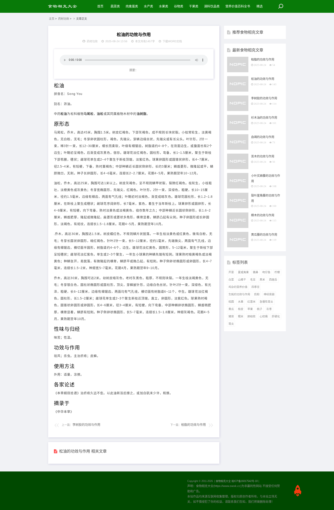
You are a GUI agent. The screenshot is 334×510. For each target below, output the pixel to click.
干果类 (193, 6)
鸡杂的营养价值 (237, 286)
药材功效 (63, 18)
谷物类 (178, 6)
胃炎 (231, 323)
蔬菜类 (115, 6)
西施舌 (273, 279)
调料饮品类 (212, 6)
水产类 (148, 6)
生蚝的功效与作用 (239, 294)
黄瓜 (231, 308)
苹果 (250, 308)
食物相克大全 (223, 481)
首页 (100, 6)
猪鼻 (255, 272)
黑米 (262, 279)
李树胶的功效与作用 (86, 424)
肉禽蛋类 (132, 6)
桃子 (259, 308)
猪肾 (231, 316)
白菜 (231, 279)
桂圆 (231, 301)
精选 (259, 6)
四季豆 (255, 286)
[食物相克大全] (64, 6)
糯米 (240, 316)
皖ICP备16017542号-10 (245, 481)
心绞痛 (264, 316)
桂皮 (240, 308)
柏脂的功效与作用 (193, 424)
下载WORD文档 (172, 41)
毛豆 (253, 279)
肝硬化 (276, 316)
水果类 (163, 6)
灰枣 (269, 308)
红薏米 (251, 301)
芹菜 (231, 272)
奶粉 (257, 294)
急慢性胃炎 (266, 301)
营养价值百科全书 (237, 6)
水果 (240, 301)
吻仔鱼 (266, 272)
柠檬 (277, 272)
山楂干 (242, 279)
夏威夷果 (243, 272)
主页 (51, 18)
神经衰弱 (269, 294)
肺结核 (251, 316)
